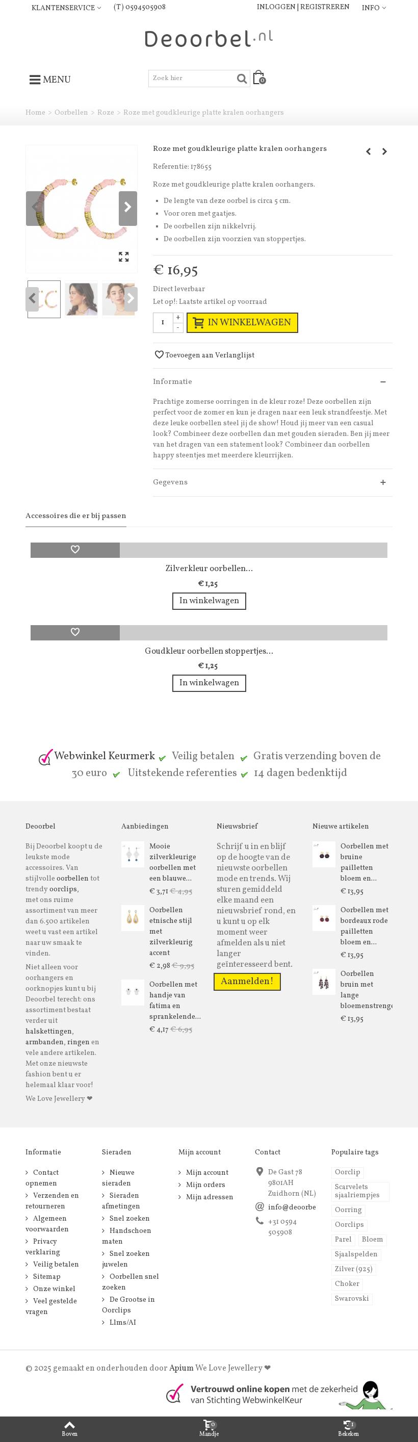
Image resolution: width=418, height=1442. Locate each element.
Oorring (348, 1210)
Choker (347, 1284)
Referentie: (171, 167)
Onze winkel (53, 1289)
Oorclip (347, 1172)
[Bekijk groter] (123, 257)
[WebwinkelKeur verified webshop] (273, 1394)
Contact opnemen (42, 1178)
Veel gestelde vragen (51, 1307)
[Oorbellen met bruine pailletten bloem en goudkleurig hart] (323, 854)
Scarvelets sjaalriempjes (357, 1191)
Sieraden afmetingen (121, 1201)
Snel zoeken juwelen (126, 1259)
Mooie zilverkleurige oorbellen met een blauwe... (172, 863)
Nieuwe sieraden (118, 1178)
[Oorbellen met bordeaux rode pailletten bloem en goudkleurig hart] (323, 918)
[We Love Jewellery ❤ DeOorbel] (209, 38)
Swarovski (352, 1299)
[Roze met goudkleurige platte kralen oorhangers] (81, 208)
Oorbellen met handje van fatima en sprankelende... (175, 1001)
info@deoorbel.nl (297, 1208)
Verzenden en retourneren (52, 1201)
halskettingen (48, 1032)
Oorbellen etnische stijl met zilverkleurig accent (171, 932)
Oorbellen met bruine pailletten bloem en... (364, 863)
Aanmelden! (247, 981)
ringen (78, 1042)
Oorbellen (71, 113)
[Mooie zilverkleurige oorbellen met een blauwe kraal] (132, 854)
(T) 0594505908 (140, 7)
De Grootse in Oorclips (128, 1305)
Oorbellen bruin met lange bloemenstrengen (367, 990)
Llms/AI (122, 1323)
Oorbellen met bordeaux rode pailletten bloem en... (364, 926)
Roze (105, 113)
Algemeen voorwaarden (47, 1224)
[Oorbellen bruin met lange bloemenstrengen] (323, 982)
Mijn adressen (209, 1197)
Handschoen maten (126, 1236)
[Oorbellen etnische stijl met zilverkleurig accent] (132, 918)
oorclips (63, 889)
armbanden (44, 1042)
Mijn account (206, 1173)
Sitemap (46, 1277)
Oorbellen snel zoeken (130, 1282)
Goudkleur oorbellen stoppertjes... (209, 651)
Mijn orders (205, 1185)
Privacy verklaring (42, 1247)
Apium (181, 1368)
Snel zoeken (129, 1219)
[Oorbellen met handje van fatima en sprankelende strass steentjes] (132, 992)
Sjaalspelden (356, 1254)
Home (35, 113)
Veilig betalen (55, 1265)
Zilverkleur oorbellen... (209, 569)
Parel (343, 1240)
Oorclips (349, 1225)
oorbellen (72, 879)
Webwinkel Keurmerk (104, 756)
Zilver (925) (354, 1269)
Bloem (372, 1240)
